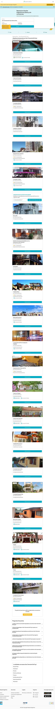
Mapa (46, 32)
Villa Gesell (15, 668)
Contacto (2, 694)
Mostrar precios (27, 61)
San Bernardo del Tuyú (17, 677)
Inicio (1, 692)
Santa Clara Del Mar (17, 679)
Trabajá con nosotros (4, 699)
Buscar (17, 26)
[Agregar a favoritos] (41, 42)
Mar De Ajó (15, 681)
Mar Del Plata (15, 666)
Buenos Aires (15, 36)
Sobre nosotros (3, 697)
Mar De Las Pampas (17, 672)
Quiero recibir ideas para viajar (35, 199)
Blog (12, 697)
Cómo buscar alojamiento (16, 694)
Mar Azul (14, 670)
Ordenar (28, 32)
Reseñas (12, 696)
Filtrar (10, 32)
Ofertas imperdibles (15, 692)
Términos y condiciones (27, 692)
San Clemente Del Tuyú (23, 36)
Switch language (50, 4)
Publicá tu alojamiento (4, 696)
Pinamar (14, 675)
